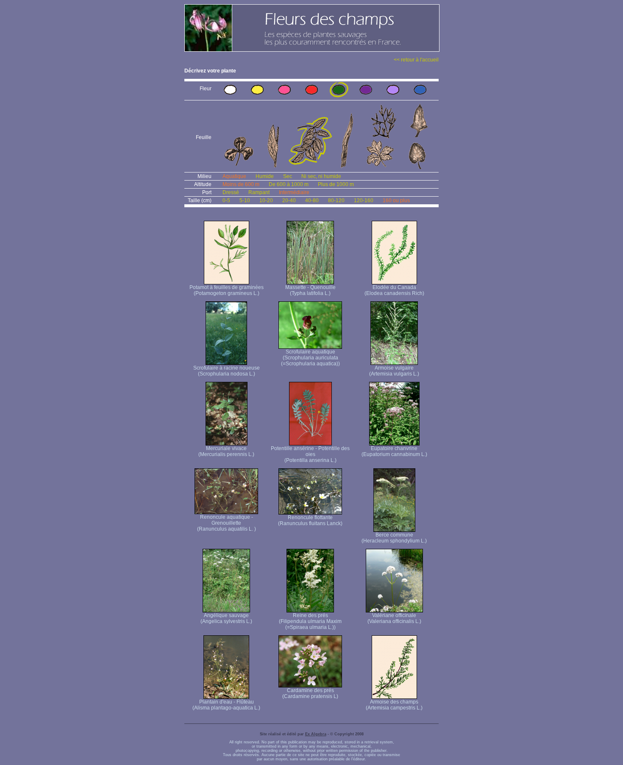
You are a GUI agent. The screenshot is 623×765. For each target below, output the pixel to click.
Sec (287, 176)
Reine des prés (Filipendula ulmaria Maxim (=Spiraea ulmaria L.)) (310, 621)
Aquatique (234, 176)
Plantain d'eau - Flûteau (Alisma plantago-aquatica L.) (226, 705)
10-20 (266, 200)
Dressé (230, 192)
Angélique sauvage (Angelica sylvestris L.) (226, 618)
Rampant (259, 192)
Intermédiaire (294, 192)
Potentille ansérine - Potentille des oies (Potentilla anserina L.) (310, 454)
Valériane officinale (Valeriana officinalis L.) (394, 618)
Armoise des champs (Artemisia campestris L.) (394, 705)
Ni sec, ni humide (321, 176)
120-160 (363, 200)
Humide (265, 176)
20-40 (289, 200)
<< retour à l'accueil (416, 60)
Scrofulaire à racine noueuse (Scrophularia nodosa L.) (226, 371)
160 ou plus (396, 200)
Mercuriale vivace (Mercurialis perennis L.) (226, 451)
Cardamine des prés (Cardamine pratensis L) (310, 693)
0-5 (226, 200)
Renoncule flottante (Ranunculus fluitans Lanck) (310, 520)
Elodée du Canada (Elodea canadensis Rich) (394, 290)
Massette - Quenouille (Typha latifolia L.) (310, 290)
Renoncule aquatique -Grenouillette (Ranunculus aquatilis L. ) (226, 523)
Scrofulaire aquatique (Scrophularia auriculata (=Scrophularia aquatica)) (310, 358)
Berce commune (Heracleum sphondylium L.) (394, 538)
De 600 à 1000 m (289, 184)
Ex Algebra (315, 734)
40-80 (312, 200)
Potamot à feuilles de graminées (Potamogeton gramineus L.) (226, 290)
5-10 (244, 200)
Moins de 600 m (240, 184)
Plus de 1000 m (336, 184)
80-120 (336, 200)
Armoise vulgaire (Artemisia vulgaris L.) (394, 371)
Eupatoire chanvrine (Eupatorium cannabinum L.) (394, 451)
